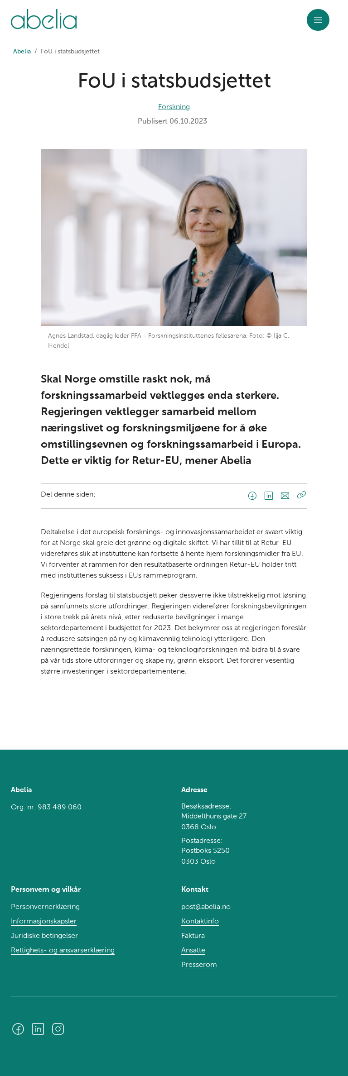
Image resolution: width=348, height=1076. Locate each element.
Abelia (22, 51)
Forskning (174, 107)
